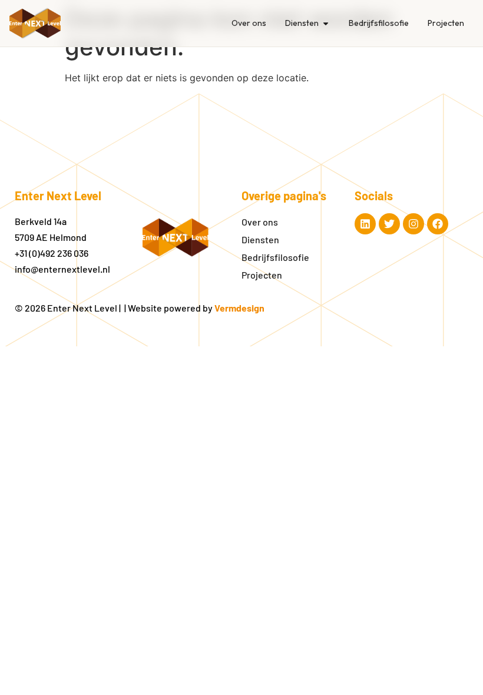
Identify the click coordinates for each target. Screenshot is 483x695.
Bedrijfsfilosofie (275, 257)
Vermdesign (239, 307)
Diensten (260, 239)
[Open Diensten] (326, 23)
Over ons (260, 221)
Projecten (262, 274)
